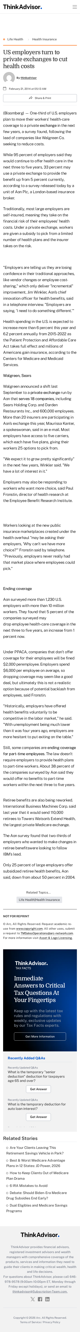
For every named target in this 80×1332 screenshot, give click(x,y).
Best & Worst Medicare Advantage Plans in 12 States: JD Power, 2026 (35, 1163)
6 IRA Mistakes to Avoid (29, 1186)
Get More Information (40, 1036)
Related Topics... (38, 892)
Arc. (38, 1317)
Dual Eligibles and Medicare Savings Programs (36, 1208)
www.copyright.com (29, 928)
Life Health (15, 39)
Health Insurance (44, 39)
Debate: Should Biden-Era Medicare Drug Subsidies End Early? (36, 1195)
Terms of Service (30, 1322)
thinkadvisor (29, 77)
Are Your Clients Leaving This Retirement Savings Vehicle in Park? (34, 1150)
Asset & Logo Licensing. (55, 937)
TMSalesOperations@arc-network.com (47, 933)
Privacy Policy (51, 1322)
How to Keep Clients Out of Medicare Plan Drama (37, 1176)
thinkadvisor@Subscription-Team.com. (40, 1291)
